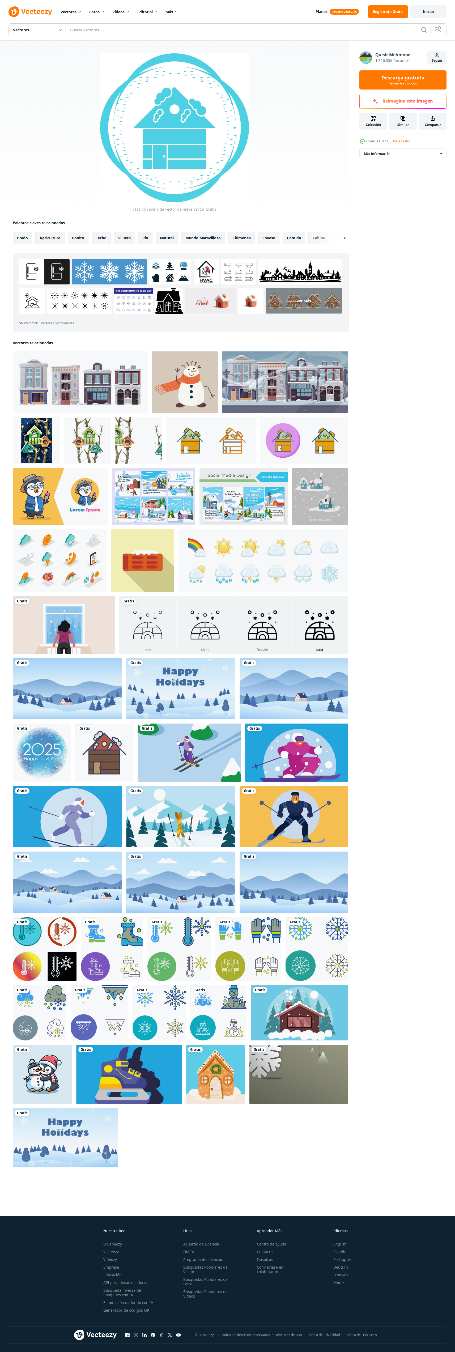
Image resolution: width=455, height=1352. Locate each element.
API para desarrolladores (125, 1282)
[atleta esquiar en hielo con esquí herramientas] (189, 753)
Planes (322, 11)
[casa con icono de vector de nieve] (211, 440)
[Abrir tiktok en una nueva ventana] (161, 1335)
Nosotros (265, 1259)
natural (167, 237)
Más (169, 11)
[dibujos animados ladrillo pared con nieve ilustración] (142, 560)
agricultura (50, 237)
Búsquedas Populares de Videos (205, 1294)
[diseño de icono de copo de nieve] (159, 1012)
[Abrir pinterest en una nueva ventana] (153, 1335)
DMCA (188, 1251)
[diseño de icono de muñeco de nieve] (218, 1012)
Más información (377, 153)
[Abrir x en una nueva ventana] (170, 1335)
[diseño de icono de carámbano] (99, 1012)
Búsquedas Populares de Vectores (205, 1269)
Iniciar (428, 11)
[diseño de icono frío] (44, 949)
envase (268, 237)
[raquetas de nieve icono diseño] (112, 949)
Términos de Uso (288, 1334)
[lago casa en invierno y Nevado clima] (299, 1012)
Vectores (68, 11)
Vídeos (118, 11)
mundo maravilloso (203, 237)
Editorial (145, 11)
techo (101, 237)
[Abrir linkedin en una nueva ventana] (144, 1335)
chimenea (241, 237)
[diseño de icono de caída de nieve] (39, 1012)
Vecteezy (111, 1251)
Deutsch (340, 1267)
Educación (112, 1274)
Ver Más (303, 300)
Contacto (265, 1251)
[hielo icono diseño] (317, 949)
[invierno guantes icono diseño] (248, 949)
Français (340, 1274)
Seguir (437, 60)
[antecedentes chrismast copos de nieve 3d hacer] (298, 1074)
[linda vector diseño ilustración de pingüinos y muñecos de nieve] (42, 1074)
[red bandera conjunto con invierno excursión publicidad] (153, 496)
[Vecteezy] (30, 11)
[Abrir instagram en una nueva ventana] (136, 1335)
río (145, 237)
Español (340, 1251)
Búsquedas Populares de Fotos (205, 1281)
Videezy (110, 1259)
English (340, 1244)
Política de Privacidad (323, 1334)
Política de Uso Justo (361, 1334)
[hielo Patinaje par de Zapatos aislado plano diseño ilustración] (129, 1074)
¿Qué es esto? (400, 141)
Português (342, 1259)
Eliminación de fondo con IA (128, 1302)
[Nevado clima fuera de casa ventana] (64, 625)
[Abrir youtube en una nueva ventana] (178, 1335)
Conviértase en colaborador (270, 1269)
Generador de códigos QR (126, 1310)
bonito (78, 237)
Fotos (94, 11)
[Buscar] (424, 30)
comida (294, 237)
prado (22, 237)
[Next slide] (340, 238)
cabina (319, 237)
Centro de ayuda (271, 1244)
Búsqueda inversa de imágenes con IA (122, 1292)
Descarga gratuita (402, 80)
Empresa (111, 1267)
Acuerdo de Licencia (201, 1244)
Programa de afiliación (203, 1259)
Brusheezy (112, 1244)
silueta (124, 237)
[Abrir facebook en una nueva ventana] (127, 1335)
